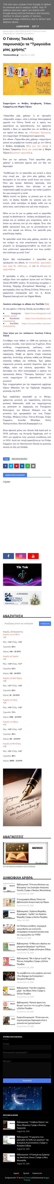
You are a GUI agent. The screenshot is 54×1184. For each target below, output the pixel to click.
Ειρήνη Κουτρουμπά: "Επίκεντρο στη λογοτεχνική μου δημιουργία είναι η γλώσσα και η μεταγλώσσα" (32, 1020)
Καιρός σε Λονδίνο (11, 634)
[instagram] (20, 556)
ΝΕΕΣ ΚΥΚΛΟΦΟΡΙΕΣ (22, 31)
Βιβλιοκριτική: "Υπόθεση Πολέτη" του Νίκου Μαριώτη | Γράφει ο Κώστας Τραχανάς (32, 1125)
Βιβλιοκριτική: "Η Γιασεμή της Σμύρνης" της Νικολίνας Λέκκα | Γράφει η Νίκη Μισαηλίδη (33, 1157)
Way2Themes (26, 1178)
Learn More (22, 26)
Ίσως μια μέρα (30, 149)
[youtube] (33, 556)
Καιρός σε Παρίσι (10, 656)
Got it (35, 26)
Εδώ (47, 304)
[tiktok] (45, 556)
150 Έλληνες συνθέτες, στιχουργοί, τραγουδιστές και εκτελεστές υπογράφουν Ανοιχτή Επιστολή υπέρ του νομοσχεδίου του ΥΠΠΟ (33, 930)
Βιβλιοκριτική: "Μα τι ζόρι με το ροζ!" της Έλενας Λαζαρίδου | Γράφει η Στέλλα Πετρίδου (33, 961)
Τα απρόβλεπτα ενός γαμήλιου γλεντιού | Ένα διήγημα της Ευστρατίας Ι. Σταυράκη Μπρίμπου (34, 976)
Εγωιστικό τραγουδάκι (20, 152)
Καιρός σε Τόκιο (10, 700)
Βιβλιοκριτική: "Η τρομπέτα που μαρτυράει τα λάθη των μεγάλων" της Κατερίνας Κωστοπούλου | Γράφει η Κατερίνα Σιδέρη (33, 1141)
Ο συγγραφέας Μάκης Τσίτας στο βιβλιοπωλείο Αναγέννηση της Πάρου (33, 900)
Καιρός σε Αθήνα (10, 721)
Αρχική (16, 1173)
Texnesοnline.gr (11, 55)
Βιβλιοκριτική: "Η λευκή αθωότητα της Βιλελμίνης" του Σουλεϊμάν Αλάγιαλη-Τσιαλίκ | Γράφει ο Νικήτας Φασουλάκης (34, 887)
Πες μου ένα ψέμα (37, 146)
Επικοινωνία (37, 1173)
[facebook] (8, 556)
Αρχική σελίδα (8, 31)
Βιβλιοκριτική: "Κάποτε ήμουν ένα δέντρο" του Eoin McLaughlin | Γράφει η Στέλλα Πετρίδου (33, 1005)
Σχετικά (26, 1173)
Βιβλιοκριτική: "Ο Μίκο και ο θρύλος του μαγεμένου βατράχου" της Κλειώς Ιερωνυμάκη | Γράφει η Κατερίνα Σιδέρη (34, 946)
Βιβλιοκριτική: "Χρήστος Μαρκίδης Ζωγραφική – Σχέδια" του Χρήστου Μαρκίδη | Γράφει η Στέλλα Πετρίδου (32, 914)
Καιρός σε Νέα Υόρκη (12, 678)
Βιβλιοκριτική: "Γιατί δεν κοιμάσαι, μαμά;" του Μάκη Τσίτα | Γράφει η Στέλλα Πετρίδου (31, 991)
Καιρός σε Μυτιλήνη (12, 743)
